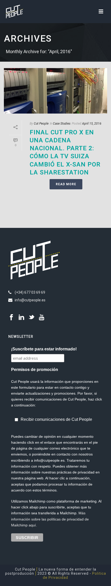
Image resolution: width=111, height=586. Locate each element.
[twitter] (31, 317)
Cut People (41, 123)
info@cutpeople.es (30, 300)
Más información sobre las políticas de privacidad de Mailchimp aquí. (50, 519)
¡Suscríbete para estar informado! (44, 349)
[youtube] (41, 317)
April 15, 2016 (91, 123)
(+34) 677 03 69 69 (30, 292)
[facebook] (11, 317)
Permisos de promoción (34, 369)
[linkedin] (21, 317)
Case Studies (61, 123)
